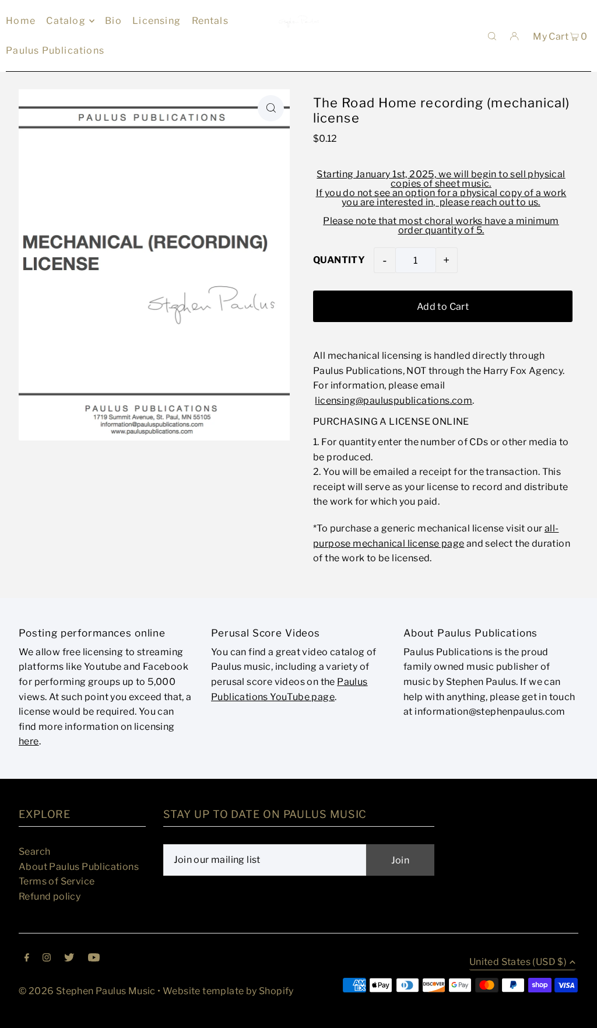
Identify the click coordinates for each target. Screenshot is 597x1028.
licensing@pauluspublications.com (393, 400)
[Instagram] (47, 958)
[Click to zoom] (271, 108)
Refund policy (49, 896)
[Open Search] (492, 35)
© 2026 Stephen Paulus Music (87, 990)
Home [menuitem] (21, 20)
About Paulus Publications (79, 866)
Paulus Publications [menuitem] (55, 50)
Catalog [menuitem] (65, 20)
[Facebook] (26, 958)
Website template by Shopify (228, 990)
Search (34, 851)
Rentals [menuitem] (210, 20)
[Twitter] (69, 958)
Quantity (339, 259)
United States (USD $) (518, 962)
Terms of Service (56, 881)
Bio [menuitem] (113, 20)
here (29, 741)
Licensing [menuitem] (156, 20)
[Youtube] (94, 958)
